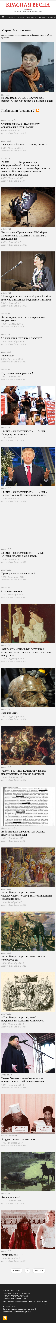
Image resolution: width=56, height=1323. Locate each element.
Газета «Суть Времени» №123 (14, 326)
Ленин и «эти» (9, 713)
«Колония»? (8, 355)
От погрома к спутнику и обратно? (21, 338)
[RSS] (37, 110)
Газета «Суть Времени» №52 (13, 966)
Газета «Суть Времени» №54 (13, 841)
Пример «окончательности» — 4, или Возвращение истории (23, 432)
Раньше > (39, 1270)
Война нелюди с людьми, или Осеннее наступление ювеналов (23, 833)
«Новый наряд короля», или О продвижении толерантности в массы (22, 1018)
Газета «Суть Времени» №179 (14, 133)
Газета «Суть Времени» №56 (13, 780)
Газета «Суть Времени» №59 (13, 661)
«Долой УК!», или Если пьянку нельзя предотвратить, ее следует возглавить (23, 772)
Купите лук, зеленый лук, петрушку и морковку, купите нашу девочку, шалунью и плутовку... (26, 652)
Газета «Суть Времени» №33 (13, 1203)
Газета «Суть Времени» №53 (13, 905)
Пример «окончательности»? (18, 573)
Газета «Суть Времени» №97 (13, 361)
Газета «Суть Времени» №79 (13, 440)
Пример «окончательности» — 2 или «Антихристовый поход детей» (22, 554)
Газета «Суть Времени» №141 (14, 181)
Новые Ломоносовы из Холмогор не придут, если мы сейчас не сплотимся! (23, 1079)
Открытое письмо (11, 591)
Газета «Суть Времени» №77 (13, 562)
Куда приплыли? (10, 1197)
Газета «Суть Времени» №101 (14, 344)
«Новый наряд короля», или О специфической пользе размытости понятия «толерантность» (26, 895)
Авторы (42, 17)
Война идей (6, 141)
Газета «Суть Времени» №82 (13, 379)
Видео (21, 17)
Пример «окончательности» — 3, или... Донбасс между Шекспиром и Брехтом (24, 493)
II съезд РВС (6, 158)
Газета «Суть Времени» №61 (13, 597)
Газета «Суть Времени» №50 (13, 1087)
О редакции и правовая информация (17, 1311)
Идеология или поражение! (17, 373)
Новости (11, 17)
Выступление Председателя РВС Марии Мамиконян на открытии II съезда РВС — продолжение (25, 235)
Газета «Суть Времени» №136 (14, 245)
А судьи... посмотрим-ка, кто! (18, 1139)
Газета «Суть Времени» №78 (13, 501)
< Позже (16, 1270)
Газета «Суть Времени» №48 (13, 1145)
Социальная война (9, 120)
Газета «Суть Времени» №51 (13, 1027)
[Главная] (28, 7)
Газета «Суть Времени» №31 (13, 1261)
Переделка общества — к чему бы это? (24, 144)
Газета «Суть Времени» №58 (13, 719)
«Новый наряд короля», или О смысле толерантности (23, 958)
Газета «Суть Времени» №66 (13, 579)
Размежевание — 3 (12, 1254)
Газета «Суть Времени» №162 (14, 150)
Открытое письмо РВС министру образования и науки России (20, 125)
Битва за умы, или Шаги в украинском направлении (23, 318)
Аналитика (31, 17)
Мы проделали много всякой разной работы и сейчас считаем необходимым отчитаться (26, 297)
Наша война (6, 1075)
